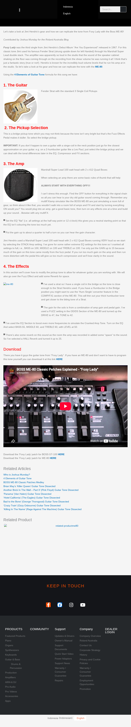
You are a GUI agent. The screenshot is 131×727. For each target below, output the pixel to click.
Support (60, 629)
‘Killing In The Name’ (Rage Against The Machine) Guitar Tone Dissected (42, 509)
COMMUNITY (39, 629)
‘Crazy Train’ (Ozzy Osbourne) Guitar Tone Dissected (32, 505)
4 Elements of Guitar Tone (17, 478)
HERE (61, 454)
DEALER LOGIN (111, 630)
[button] (65, 22)
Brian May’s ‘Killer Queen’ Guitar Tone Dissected (29, 486)
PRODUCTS (13, 629)
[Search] (123, 9)
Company (86, 629)
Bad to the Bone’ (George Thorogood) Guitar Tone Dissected (36, 501)
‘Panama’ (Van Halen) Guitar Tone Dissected (27, 494)
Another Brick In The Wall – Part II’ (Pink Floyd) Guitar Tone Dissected (40, 490)
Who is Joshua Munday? (16, 474)
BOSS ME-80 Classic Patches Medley (23, 482)
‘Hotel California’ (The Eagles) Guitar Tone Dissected (31, 497)
